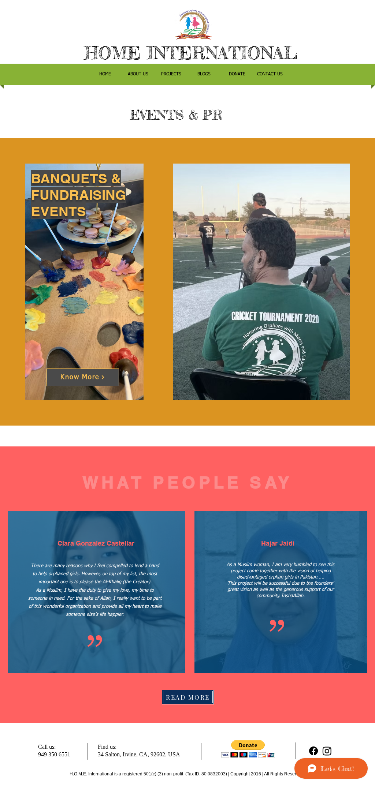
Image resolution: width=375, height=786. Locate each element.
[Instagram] (327, 751)
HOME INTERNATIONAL (190, 53)
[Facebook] (313, 751)
